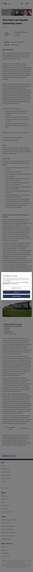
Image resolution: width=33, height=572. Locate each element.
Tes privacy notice (14, 283)
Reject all (16, 292)
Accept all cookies (16, 296)
